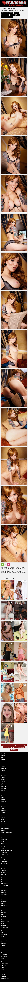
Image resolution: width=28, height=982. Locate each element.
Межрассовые (4, 894)
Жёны (2, 848)
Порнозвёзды (4, 940)
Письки (2, 932)
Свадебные (3, 949)
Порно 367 (13, 747)
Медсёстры (3, 892)
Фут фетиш (3, 972)
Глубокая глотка (4, 825)
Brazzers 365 (14, 749)
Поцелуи (3, 941)
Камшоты (3, 859)
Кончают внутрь (4, 863)
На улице (3, 910)
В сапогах (3, 799)
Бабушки (3, 759)
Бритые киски (4, 768)
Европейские (4, 846)
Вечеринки (3, 810)
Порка (2, 938)
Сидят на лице (4, 954)
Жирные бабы (4, 852)
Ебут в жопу (3, 845)
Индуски (3, 857)
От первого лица (4, 925)
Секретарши (3, 952)
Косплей (3, 865)
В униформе (3, 803)
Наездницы (3, 912)
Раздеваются (4, 943)
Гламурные (3, 823)
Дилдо (2, 834)
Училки (2, 967)
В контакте (3, 788)
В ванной (3, 779)
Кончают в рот (4, 861)
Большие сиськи (5, 14)
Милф (11, 16)
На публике (3, 909)
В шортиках (3, 806)
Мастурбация (4, 890)
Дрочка (2, 841)
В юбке (2, 808)
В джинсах (3, 781)
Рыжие (2, 947)
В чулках (3, 804)
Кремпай (3, 868)
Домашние (3, 836)
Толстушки (3, 965)
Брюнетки (3, 770)
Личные (2, 879)
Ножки (2, 919)
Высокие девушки (5, 815)
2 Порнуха (23, 745)
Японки (2, 980)
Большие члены (4, 764)
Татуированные (4, 16)
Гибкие (2, 819)
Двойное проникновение (6, 832)
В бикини (3, 777)
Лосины (2, 881)
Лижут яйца (3, 877)
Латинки (3, 872)
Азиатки (3, 755)
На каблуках (4, 905)
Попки (2, 12)
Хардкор (3, 974)
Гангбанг (3, 817)
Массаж (3, 888)
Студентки (3, 960)
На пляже (3, 907)
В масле (3, 792)
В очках (2, 797)
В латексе (3, 790)
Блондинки (3, 761)
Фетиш (17, 14)
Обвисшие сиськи (5, 921)
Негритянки (3, 916)
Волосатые (3, 812)
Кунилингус (3, 870)
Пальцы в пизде (4, 927)
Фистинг (3, 971)
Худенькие (3, 976)
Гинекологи (3, 821)
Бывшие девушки (5, 773)
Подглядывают (4, 934)
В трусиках (12, 14)
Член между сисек (5, 978)
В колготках (3, 784)
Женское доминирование (6, 850)
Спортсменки (4, 956)
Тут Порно (6, 747)
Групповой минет (5, 828)
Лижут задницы (4, 876)
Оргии (2, 923)
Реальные (3, 945)
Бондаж (3, 766)
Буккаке (3, 772)
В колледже (3, 786)
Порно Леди (21, 747)
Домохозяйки (4, 837)
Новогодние (3, 918)
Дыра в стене (4, 843)
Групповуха (3, 830)
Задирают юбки (4, 854)
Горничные (3, 826)
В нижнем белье (9, 12)
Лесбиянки (3, 874)
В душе (2, 783)
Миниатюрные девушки (6, 899)
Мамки (2, 887)
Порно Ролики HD (6, 745)
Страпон (3, 958)
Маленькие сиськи (5, 885)
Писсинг (3, 930)
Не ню (2, 914)
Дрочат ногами (4, 839)
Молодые (3, 903)
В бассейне (3, 775)
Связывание (4, 950)
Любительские (4, 883)
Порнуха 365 (16, 745)
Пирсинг (3, 929)
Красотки (16, 12)
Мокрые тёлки (4, 901)
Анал (2, 757)
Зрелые (2, 856)
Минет (2, 898)
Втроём (2, 814)
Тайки (2, 961)
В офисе (3, 795)
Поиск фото (3, 753)
